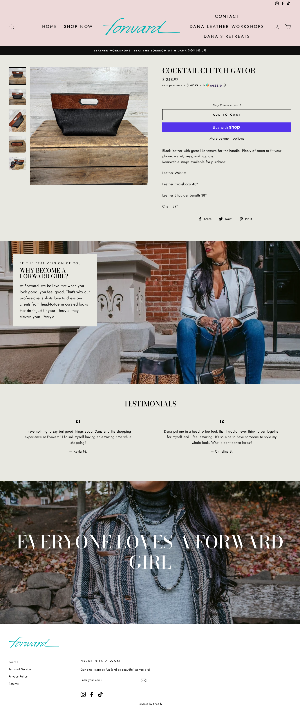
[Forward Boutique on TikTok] (100, 694)
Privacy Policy (18, 676)
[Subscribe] (143, 680)
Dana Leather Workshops (227, 26)
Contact (227, 16)
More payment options (227, 138)
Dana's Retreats (227, 36)
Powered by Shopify (150, 704)
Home (49, 26)
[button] (226, 85)
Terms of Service (20, 669)
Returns (14, 683)
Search (13, 662)
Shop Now (78, 26)
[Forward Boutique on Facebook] (91, 694)
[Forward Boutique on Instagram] (83, 694)
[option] (150, 50)
